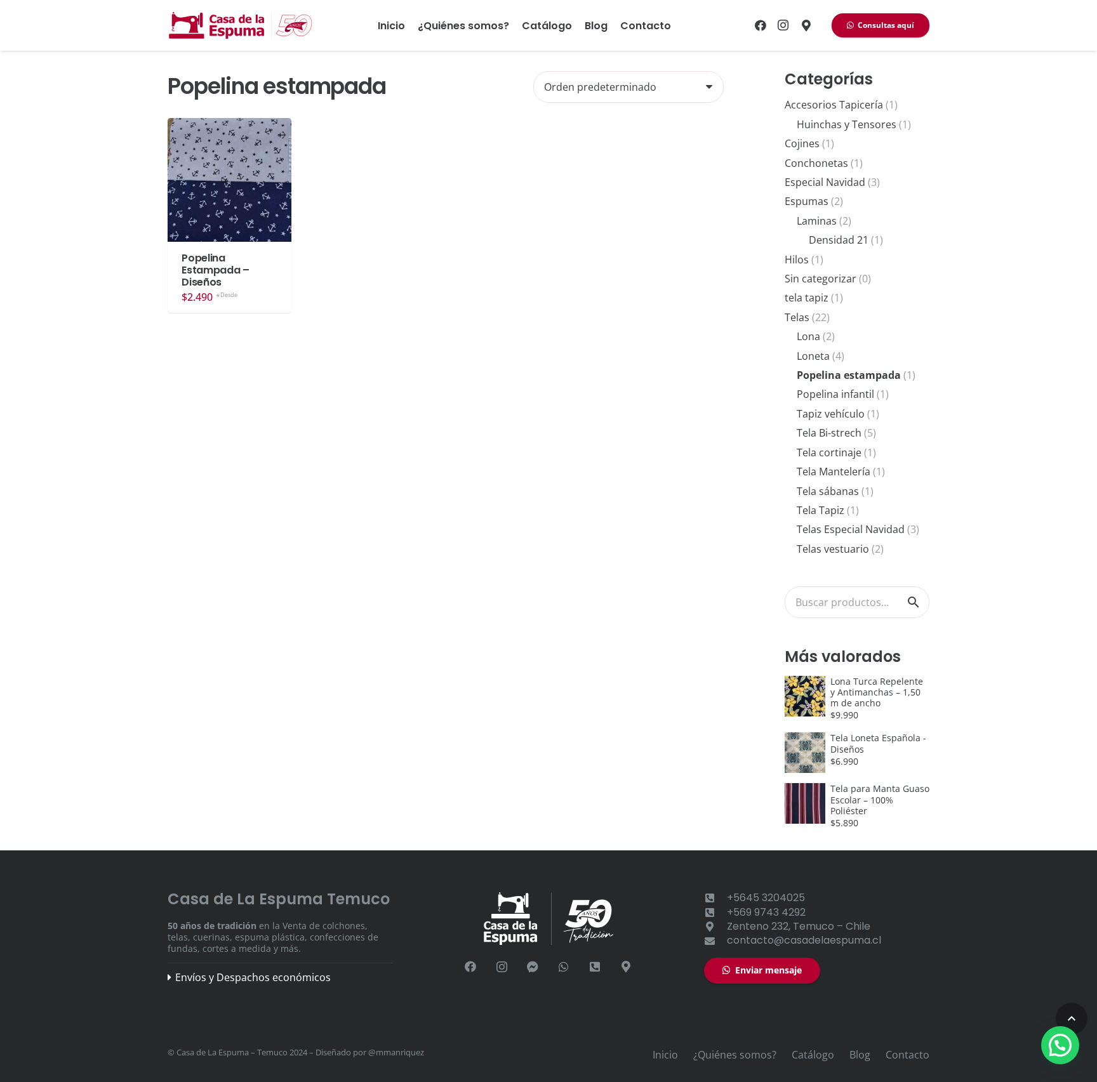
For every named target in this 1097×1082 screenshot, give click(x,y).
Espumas (806, 201)
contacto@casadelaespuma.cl (804, 940)
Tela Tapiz (820, 510)
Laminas (817, 221)
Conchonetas (816, 163)
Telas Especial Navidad (851, 529)
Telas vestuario (833, 549)
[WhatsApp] (564, 967)
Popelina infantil (835, 394)
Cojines (802, 143)
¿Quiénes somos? (734, 1055)
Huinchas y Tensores (846, 124)
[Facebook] (760, 25)
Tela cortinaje (829, 452)
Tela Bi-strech (829, 433)
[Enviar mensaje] (533, 967)
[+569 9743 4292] (715, 912)
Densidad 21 (838, 240)
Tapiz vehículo (831, 414)
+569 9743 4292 (766, 912)
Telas (797, 317)
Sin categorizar (820, 279)
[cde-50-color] (241, 25)
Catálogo (813, 1055)
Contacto (907, 1055)
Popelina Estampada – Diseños (215, 270)
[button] (1071, 1018)
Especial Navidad (825, 182)
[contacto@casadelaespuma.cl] (715, 941)
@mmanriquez (396, 1052)
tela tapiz (806, 298)
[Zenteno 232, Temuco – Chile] (715, 926)
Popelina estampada (849, 375)
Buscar (913, 602)
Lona (808, 336)
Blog (859, 1055)
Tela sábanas (828, 491)
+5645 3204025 (766, 897)
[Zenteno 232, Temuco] (806, 25)
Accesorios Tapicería (834, 105)
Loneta (813, 356)
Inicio (665, 1055)
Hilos (797, 260)
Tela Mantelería (833, 471)
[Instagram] (783, 25)
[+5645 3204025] (595, 967)
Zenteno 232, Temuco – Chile (798, 926)
